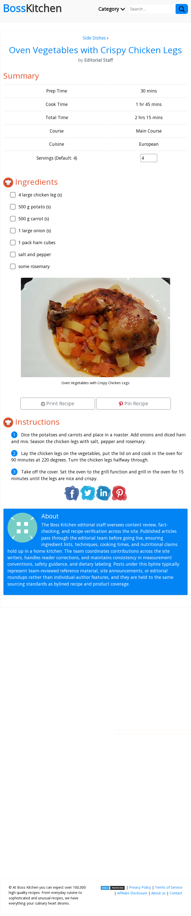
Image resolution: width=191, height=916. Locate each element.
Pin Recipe (135, 403)
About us (158, 893)
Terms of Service (168, 887)
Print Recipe (59, 403)
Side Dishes (94, 38)
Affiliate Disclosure (132, 893)
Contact (176, 893)
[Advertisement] (95, 664)
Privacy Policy (140, 887)
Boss (32, 8)
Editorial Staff (79, 516)
